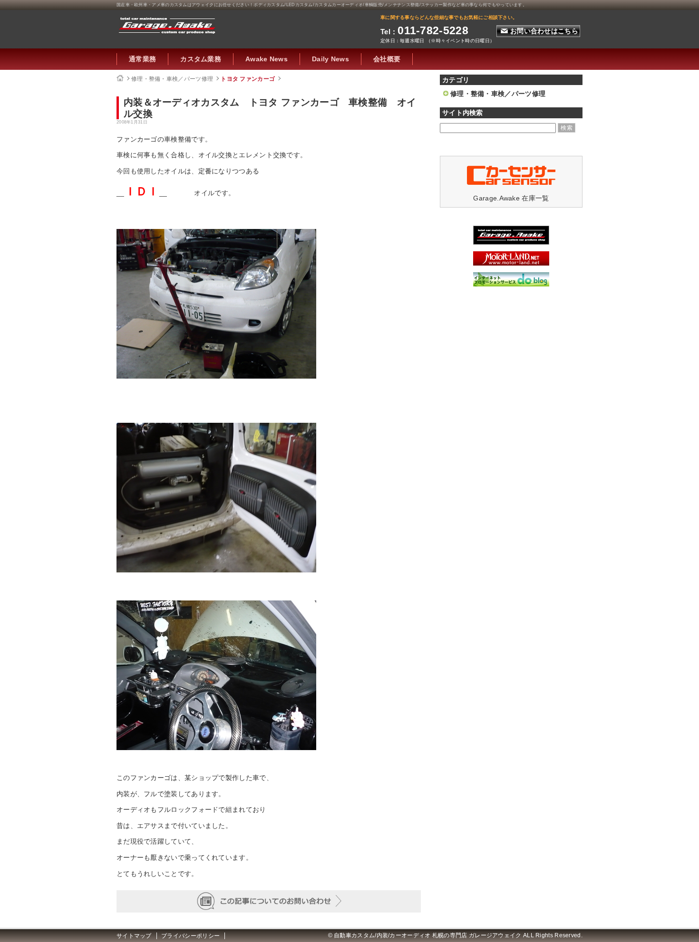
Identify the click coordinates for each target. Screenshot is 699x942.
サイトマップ (134, 935)
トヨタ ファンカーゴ (248, 79)
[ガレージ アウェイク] (511, 242)
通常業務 (142, 59)
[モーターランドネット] (511, 263)
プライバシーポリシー (190, 935)
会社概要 (386, 59)
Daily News (330, 59)
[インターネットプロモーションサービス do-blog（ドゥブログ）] (511, 284)
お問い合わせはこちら (544, 31)
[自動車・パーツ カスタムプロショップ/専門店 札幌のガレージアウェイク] (167, 24)
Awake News (266, 59)
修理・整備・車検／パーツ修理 (172, 79)
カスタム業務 (200, 59)
